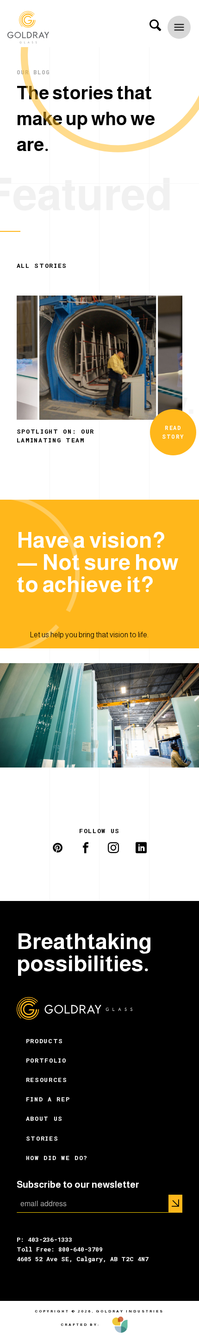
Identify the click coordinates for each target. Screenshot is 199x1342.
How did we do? (57, 1158)
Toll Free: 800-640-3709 (60, 1249)
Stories (42, 1138)
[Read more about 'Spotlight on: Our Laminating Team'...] (99, 356)
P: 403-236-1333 (44, 1239)
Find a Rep (48, 1099)
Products (44, 1041)
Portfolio (46, 1060)
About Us (44, 1118)
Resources (47, 1080)
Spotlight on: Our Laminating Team (55, 435)
